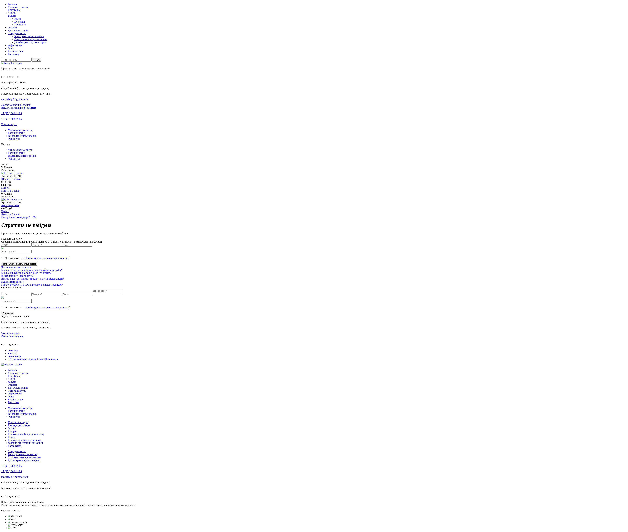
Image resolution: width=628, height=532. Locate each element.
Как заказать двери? (12, 281)
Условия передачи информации (25, 443)
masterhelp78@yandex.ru (14, 99)
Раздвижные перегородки (22, 155)
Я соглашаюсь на (37, 258)
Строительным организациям (30, 39)
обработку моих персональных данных (47, 258)
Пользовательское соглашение (25, 440)
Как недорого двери (19, 425)
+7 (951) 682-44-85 (11, 113)
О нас (11, 48)
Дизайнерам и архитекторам (30, 42)
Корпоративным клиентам (29, 36)
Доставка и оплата (18, 7)
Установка (20, 24)
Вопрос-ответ (15, 51)
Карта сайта (14, 445)
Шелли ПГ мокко (11, 179)
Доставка (19, 21)
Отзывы (12, 27)
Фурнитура (14, 158)
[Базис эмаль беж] (11, 199)
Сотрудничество (17, 33)
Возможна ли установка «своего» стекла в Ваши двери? (32, 278)
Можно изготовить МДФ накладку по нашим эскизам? (32, 284)
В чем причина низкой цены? (17, 275)
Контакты (13, 54)
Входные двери (16, 152)
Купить (5, 187)
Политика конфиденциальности (26, 434)
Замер (17, 18)
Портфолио (14, 9)
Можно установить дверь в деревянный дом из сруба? (31, 270)
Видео (11, 437)
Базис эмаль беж (10, 205)
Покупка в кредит (18, 422)
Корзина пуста (9, 124)
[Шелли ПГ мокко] (12, 173)
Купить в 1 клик (10, 190)
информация (15, 45)
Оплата (12, 428)
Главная (12, 4)
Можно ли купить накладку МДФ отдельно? (26, 272)
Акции (12, 12)
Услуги (12, 15)
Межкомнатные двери (20, 149)
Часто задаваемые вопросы (16, 267)
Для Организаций (18, 30)
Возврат (12, 431)
